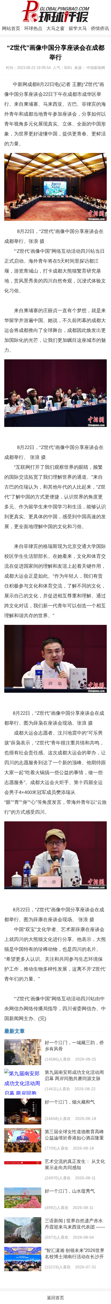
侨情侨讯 (100, 28)
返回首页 (55, 1297)
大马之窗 (55, 28)
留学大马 (78, 28)
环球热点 (33, 28)
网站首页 (11, 28)
